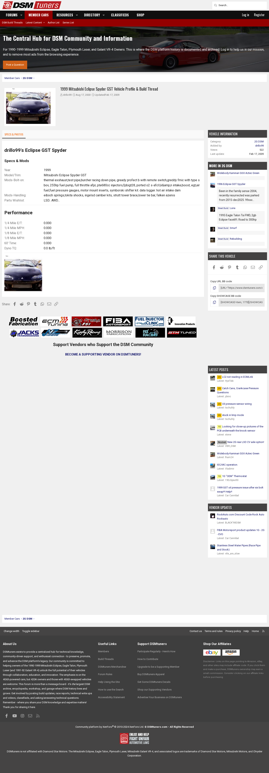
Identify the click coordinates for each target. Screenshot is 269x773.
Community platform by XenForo (109, 726)
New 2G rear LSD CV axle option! (241, 442)
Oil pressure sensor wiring (235, 403)
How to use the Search (111, 689)
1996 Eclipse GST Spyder (231, 184)
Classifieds (120, 14)
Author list (53, 22)
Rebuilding (230, 238)
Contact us (196, 631)
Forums (12, 14)
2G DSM (259, 141)
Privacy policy (233, 631)
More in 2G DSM (220, 165)
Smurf (227, 227)
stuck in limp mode (231, 415)
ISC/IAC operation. (227, 464)
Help (246, 631)
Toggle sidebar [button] (30, 631)
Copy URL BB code (221, 281)
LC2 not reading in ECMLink (235, 376)
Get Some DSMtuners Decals (153, 681)
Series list (68, 22)
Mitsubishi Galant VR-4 (140, 751)
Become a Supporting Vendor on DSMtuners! (103, 354)
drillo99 (67, 94)
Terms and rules (214, 631)
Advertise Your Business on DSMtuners (159, 697)
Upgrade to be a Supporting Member (158, 666)
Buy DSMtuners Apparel (150, 674)
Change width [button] (11, 631)
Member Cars (39, 14)
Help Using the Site (109, 681)
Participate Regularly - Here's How (156, 651)
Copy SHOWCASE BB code (225, 295)
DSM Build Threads (12, 22)
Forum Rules (105, 674)
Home (255, 631)
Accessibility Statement (111, 697)
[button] (21, 15)
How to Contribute (147, 659)
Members (103, 651)
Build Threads (106, 659)
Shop (140, 14)
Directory (92, 14)
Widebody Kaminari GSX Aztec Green (238, 173)
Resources (65, 14)
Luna (226, 208)
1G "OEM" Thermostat (232, 476)
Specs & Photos (14, 134)
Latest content (34, 22)
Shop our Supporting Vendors (154, 689)
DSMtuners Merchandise (112, 666)
